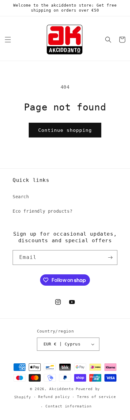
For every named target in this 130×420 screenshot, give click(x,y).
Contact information (68, 406)
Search (21, 196)
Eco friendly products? (42, 211)
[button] (8, 40)
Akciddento (61, 389)
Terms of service (96, 397)
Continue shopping (65, 130)
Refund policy (54, 397)
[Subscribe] (110, 257)
